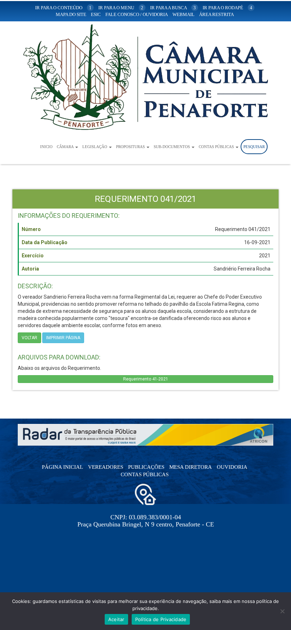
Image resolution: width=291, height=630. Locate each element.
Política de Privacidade (161, 619)
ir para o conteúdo (63, 7)
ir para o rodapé (227, 7)
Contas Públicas (217, 147)
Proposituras (131, 147)
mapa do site (71, 14)
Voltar (29, 337)
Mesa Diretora (190, 467)
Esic (96, 14)
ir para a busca (173, 7)
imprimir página (63, 337)
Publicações (146, 467)
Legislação (95, 147)
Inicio (46, 147)
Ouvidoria (232, 467)
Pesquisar (254, 147)
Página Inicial (62, 467)
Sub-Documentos (172, 147)
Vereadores (105, 467)
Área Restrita (216, 14)
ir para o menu (120, 7)
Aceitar (116, 619)
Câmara (66, 147)
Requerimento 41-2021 (145, 379)
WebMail (183, 14)
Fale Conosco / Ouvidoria (136, 14)
